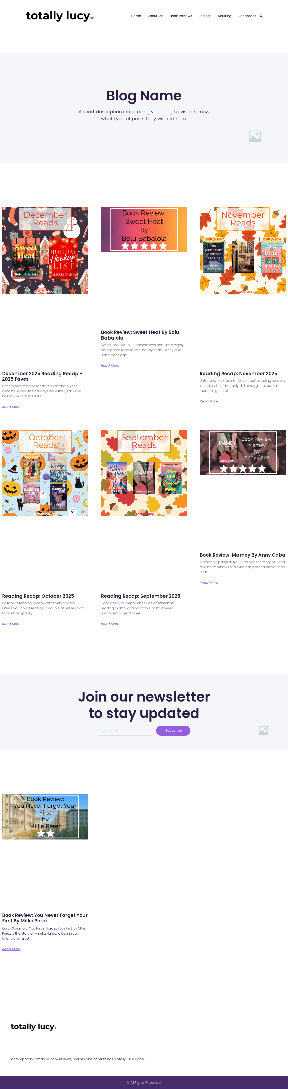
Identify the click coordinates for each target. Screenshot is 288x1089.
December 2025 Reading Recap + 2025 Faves (42, 376)
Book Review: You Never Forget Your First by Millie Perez (45, 918)
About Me (155, 15)
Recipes (204, 15)
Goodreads (247, 15)
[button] (261, 16)
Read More (11, 407)
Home (136, 15)
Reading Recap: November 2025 (238, 373)
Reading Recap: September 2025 (140, 596)
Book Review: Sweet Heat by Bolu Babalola (140, 335)
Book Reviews (181, 15)
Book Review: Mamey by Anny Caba (242, 555)
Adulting (224, 15)
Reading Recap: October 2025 (38, 596)
